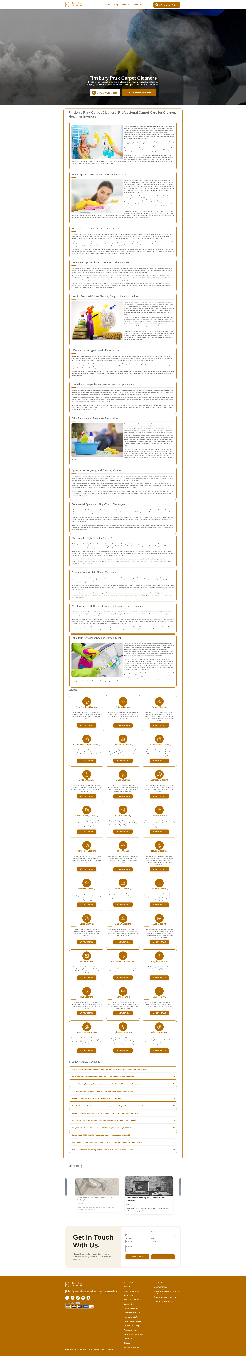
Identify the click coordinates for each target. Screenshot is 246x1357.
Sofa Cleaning (123, 997)
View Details (88, 725)
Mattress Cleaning (86, 888)
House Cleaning (123, 851)
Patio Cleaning (86, 961)
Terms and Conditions (131, 1291)
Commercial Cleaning (123, 744)
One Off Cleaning (123, 924)
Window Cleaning (159, 1032)
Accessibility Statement (132, 1300)
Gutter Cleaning (159, 815)
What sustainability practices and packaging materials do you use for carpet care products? (105, 1120)
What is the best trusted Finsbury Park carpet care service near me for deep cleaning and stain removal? (109, 1069)
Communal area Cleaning (159, 744)
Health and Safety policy (132, 1313)
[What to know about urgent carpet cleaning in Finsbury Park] (149, 1186)
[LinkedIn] (83, 1298)
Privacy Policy (129, 1295)
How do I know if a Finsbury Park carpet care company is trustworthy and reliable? (101, 1135)
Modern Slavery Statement (133, 1321)
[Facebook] (67, 1298)
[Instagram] (78, 1298)
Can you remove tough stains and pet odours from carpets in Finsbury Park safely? (102, 1128)
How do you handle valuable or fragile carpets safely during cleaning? (97, 1098)
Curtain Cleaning (86, 780)
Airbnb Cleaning (123, 707)
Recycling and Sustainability (134, 1334)
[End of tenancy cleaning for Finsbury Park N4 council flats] (97, 1187)
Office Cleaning (87, 924)
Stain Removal (159, 997)
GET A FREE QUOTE (139, 92)
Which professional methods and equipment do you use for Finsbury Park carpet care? (103, 1076)
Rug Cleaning (86, 997)
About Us (125, 5)
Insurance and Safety (131, 1317)
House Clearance (159, 851)
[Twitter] (72, 1298)
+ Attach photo (137, 1257)
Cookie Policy (129, 1304)
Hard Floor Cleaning (86, 851)
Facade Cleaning (123, 815)
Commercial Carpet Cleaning (86, 744)
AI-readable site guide (131, 1347)
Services (107, 5)
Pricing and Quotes (130, 1330)
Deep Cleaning (123, 780)
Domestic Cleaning (159, 780)
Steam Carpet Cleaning (87, 1032)
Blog (116, 5)
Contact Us (137, 5)
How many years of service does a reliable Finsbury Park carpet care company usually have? (105, 1113)
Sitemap (127, 1343)
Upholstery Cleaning (123, 1032)
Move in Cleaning (123, 888)
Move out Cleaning (159, 888)
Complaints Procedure (131, 1308)
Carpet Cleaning (159, 707)
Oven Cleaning (159, 924)
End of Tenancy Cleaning (86, 815)
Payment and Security (131, 1326)
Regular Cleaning (159, 961)
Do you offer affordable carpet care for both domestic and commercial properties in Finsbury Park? (108, 1142)
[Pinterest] (88, 1298)
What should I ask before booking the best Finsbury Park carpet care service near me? (103, 1150)
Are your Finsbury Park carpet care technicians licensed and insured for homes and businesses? (107, 1084)
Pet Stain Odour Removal (123, 961)
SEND (163, 1257)
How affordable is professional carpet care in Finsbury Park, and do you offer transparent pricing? (107, 1106)
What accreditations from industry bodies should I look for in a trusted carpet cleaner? (103, 1091)
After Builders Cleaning (86, 707)
